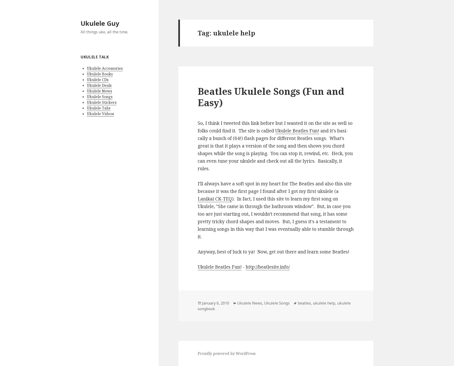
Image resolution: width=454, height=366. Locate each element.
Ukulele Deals (99, 85)
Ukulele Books (100, 74)
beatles (304, 303)
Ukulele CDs (98, 79)
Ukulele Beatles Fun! (297, 131)
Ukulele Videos (100, 113)
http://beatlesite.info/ (268, 267)
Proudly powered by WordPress (227, 353)
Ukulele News (99, 91)
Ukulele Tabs (98, 108)
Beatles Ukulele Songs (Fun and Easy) (271, 97)
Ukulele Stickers (102, 102)
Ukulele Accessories (105, 68)
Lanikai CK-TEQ (215, 199)
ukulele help (324, 303)
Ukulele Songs (100, 96)
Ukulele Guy (100, 23)
